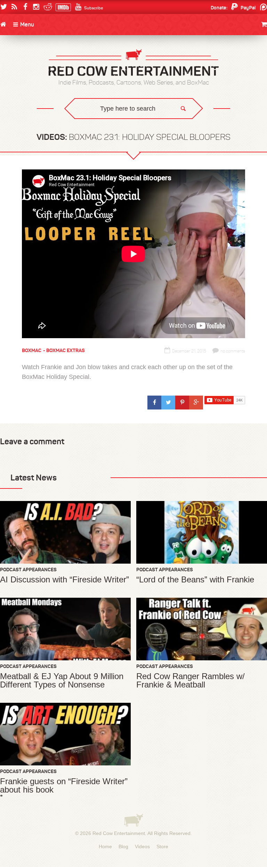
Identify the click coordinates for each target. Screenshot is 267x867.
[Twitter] (3, 6)
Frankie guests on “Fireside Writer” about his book (64, 785)
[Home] (3, 24)
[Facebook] (25, 6)
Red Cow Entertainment (118, 833)
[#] (154, 402)
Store (162, 846)
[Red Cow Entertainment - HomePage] (133, 63)
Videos (142, 846)
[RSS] (14, 6)
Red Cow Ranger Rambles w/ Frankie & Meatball (190, 680)
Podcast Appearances (28, 569)
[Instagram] (36, 6)
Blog (123, 846)
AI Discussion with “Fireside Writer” (64, 579)
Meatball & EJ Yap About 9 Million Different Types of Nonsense (61, 680)
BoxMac (31, 350)
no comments (232, 351)
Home (105, 846)
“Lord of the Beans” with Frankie (195, 579)
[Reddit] (46, 6)
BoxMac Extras (65, 350)
